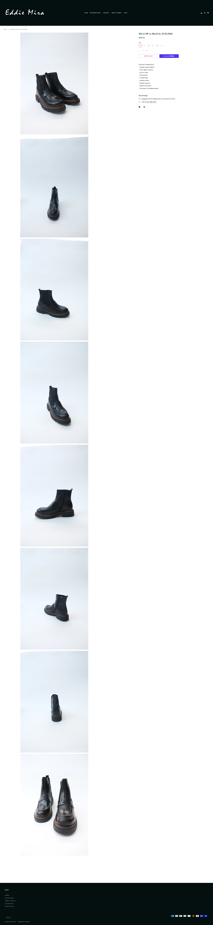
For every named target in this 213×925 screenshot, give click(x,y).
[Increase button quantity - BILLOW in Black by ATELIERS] (147, 50)
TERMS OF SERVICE (10, 900)
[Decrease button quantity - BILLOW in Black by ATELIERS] (141, 50)
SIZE (140, 42)
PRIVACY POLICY (9, 906)
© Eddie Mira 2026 (10, 921)
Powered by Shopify (24, 921)
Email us (144, 99)
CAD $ (8, 917)
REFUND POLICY (9, 903)
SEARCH (7, 895)
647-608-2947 (151, 102)
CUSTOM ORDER (9, 898)
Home (5, 29)
